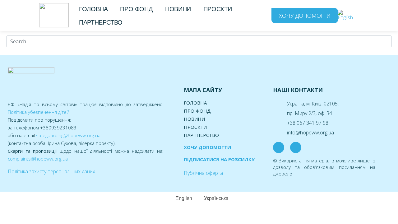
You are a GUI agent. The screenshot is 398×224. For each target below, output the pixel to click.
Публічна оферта (203, 173)
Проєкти (217, 9)
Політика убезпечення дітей (38, 112)
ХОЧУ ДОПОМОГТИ (207, 147)
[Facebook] (278, 147)
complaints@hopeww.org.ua (38, 159)
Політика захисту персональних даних (51, 171)
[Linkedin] (295, 147)
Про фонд (136, 9)
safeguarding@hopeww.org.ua (68, 135)
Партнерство (101, 22)
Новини (178, 9)
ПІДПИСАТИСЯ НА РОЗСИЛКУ (219, 159)
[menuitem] (347, 15)
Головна (93, 9)
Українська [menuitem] (216, 198)
